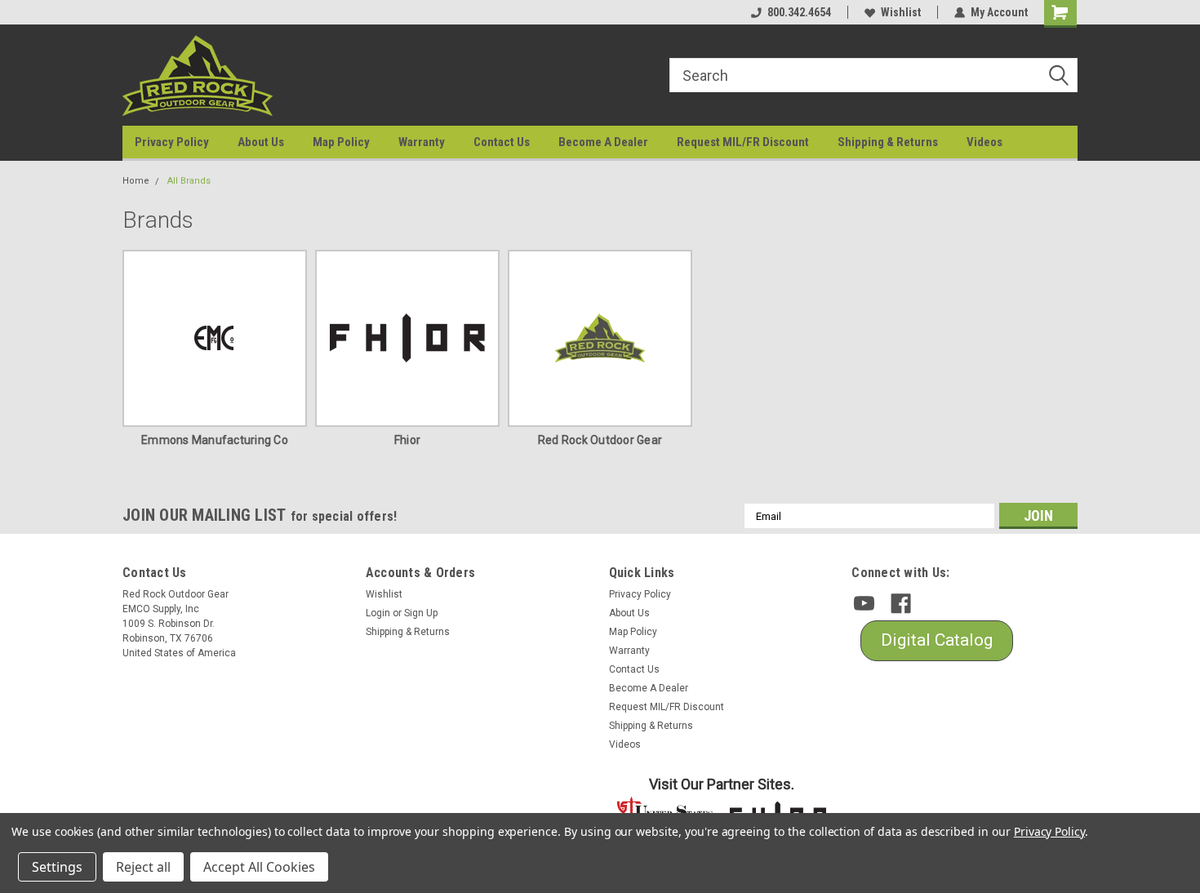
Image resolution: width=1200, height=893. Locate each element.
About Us (261, 142)
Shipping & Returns (888, 142)
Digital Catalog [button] (937, 640)
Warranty (421, 142)
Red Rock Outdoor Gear (600, 439)
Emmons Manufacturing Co (214, 439)
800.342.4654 (799, 12)
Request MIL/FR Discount (743, 142)
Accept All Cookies (259, 867)
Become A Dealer (603, 142)
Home (135, 180)
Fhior (407, 439)
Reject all (143, 867)
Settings (57, 867)
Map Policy (341, 142)
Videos (984, 142)
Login (378, 613)
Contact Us (501, 142)
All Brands (189, 180)
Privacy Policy (172, 142)
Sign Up (421, 613)
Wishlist (901, 12)
